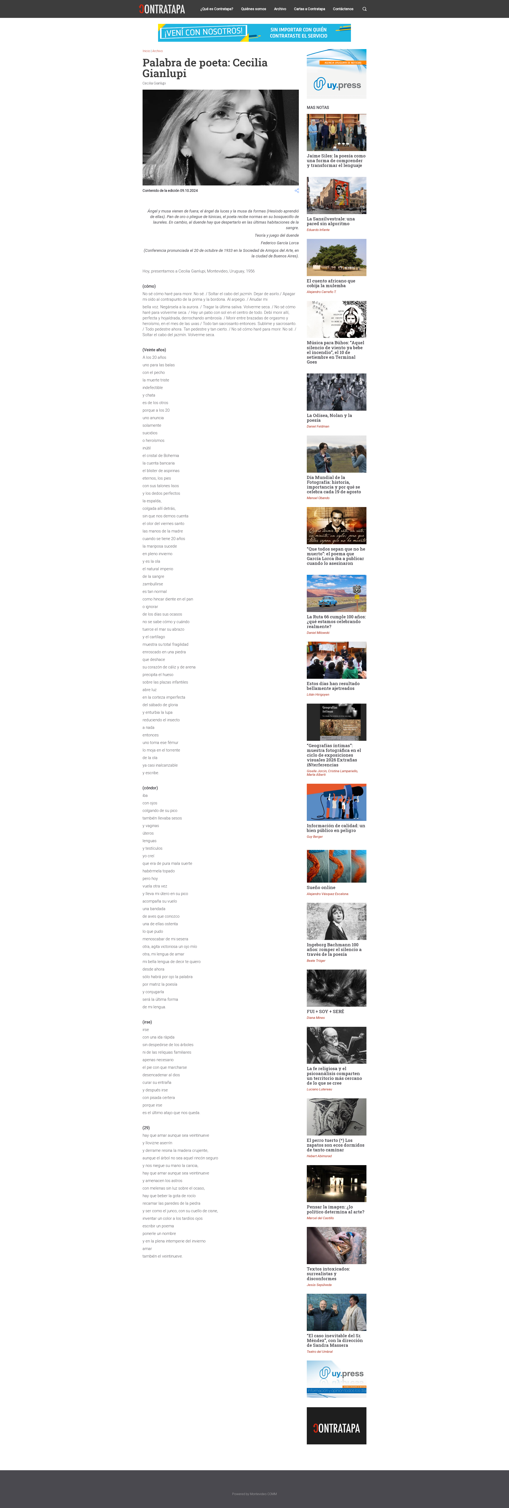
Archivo (280, 9)
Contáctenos (343, 9)
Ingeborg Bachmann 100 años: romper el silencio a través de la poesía (334, 949)
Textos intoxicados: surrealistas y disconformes (328, 1273)
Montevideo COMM (263, 1494)
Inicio (146, 51)
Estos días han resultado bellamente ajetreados (333, 686)
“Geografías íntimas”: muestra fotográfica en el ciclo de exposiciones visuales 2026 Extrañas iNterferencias (334, 755)
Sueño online (321, 887)
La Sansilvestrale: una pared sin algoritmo (331, 221)
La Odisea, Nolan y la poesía (329, 417)
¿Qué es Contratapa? (216, 9)
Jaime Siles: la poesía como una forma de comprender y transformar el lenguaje (336, 160)
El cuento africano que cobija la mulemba (331, 283)
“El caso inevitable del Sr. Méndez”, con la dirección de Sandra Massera (335, 1340)
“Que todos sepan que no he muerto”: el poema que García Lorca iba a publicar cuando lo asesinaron (336, 556)
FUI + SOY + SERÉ (325, 1011)
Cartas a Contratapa (309, 9)
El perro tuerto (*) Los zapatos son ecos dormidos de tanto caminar (335, 1145)
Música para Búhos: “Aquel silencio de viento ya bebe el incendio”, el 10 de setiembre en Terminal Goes (335, 352)
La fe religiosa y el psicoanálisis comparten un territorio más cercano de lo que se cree (334, 1076)
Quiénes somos (253, 9)
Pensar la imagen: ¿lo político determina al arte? (335, 1209)
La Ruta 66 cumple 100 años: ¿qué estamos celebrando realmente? (336, 621)
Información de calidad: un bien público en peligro (336, 828)
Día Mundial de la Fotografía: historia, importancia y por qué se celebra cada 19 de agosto (334, 484)
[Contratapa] (162, 9)
